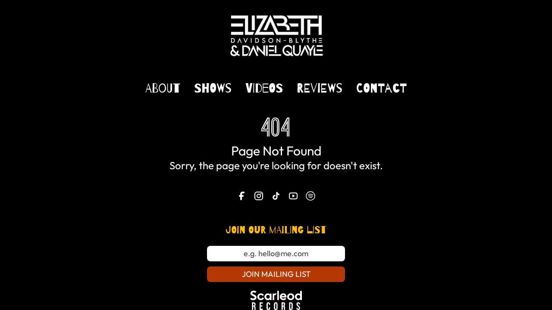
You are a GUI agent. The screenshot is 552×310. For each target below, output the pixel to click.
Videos (264, 88)
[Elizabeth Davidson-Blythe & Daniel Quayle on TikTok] (276, 196)
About (162, 88)
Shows (213, 88)
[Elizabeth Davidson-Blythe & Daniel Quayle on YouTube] (293, 196)
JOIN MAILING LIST (276, 274)
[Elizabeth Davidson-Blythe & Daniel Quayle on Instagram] (259, 196)
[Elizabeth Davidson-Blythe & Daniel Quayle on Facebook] (241, 196)
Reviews (319, 88)
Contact (381, 88)
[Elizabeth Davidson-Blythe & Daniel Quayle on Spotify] (310, 196)
